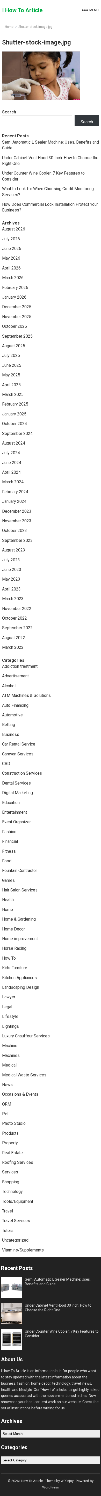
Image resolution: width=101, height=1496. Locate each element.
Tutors (7, 1230)
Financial (10, 841)
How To (9, 958)
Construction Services (22, 773)
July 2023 (11, 559)
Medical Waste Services (24, 1075)
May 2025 (11, 375)
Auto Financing (15, 705)
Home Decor (13, 929)
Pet (5, 1113)
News (7, 1084)
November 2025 (16, 316)
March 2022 (13, 647)
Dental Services (16, 783)
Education (11, 802)
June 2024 (11, 462)
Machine (9, 1045)
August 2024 (13, 443)
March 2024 (13, 481)
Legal (7, 1006)
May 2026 (11, 258)
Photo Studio (14, 1123)
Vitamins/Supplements (23, 1250)
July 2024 (11, 452)
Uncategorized (15, 1240)
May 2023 (11, 579)
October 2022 (14, 618)
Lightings (10, 1026)
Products (10, 1133)
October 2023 (14, 530)
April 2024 (11, 472)
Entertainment (14, 812)
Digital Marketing (17, 792)
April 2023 (11, 589)
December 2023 (16, 511)
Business (10, 734)
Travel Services (16, 1220)
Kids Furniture (14, 967)
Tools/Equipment (17, 1201)
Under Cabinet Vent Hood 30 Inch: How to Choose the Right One (58, 1307)
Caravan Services (17, 754)
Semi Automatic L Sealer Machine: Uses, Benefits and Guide (58, 1281)
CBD (6, 763)
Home (9, 27)
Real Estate (12, 1152)
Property (10, 1142)
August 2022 (13, 637)
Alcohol (9, 685)
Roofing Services (17, 1162)
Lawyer (8, 996)
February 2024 (15, 491)
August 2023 (13, 550)
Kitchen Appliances (19, 977)
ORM (6, 1104)
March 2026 (13, 277)
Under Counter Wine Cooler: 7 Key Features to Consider (62, 1333)
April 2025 (11, 384)
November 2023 (16, 520)
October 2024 (14, 423)
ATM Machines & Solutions (26, 695)
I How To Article (22, 10)
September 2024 (17, 433)
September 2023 (17, 540)
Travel (7, 1211)
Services (10, 1172)
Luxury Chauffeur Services (26, 1035)
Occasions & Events (20, 1094)
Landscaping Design (20, 987)
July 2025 (11, 355)
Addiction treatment (20, 666)
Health (8, 899)
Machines (11, 1055)
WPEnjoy (67, 1481)
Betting (8, 724)
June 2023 (11, 569)
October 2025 (14, 326)
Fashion (9, 831)
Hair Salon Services (20, 890)
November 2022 (16, 608)
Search (9, 112)
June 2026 (11, 248)
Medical (9, 1065)
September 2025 (17, 336)
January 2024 (14, 501)
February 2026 (15, 287)
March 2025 (13, 394)
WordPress (50, 1487)
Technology (12, 1191)
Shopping (10, 1181)
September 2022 (17, 627)
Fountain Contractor (19, 870)
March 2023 (13, 598)
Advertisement (15, 675)
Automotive (12, 714)
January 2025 (14, 414)
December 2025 (16, 306)
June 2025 (11, 365)
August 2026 (13, 229)
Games (8, 880)
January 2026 (14, 297)
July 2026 (11, 238)
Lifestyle (10, 1016)
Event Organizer (16, 821)
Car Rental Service (18, 744)
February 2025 (15, 404)
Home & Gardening (19, 919)
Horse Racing (14, 948)
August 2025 (13, 345)
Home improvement (20, 938)
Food (6, 860)
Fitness (9, 851)
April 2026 (11, 268)
